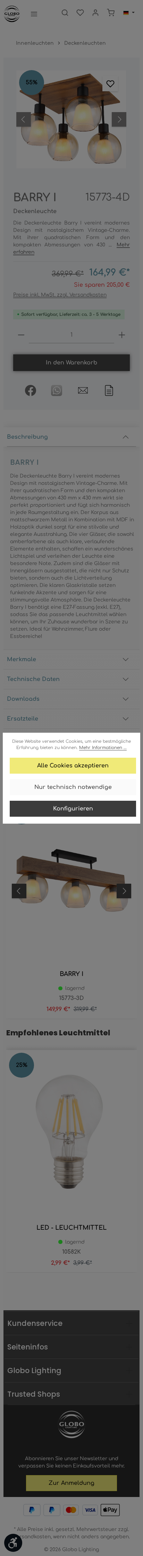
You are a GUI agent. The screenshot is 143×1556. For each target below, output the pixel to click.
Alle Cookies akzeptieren (73, 766)
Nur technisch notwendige (73, 787)
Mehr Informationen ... (103, 747)
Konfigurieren (73, 809)
